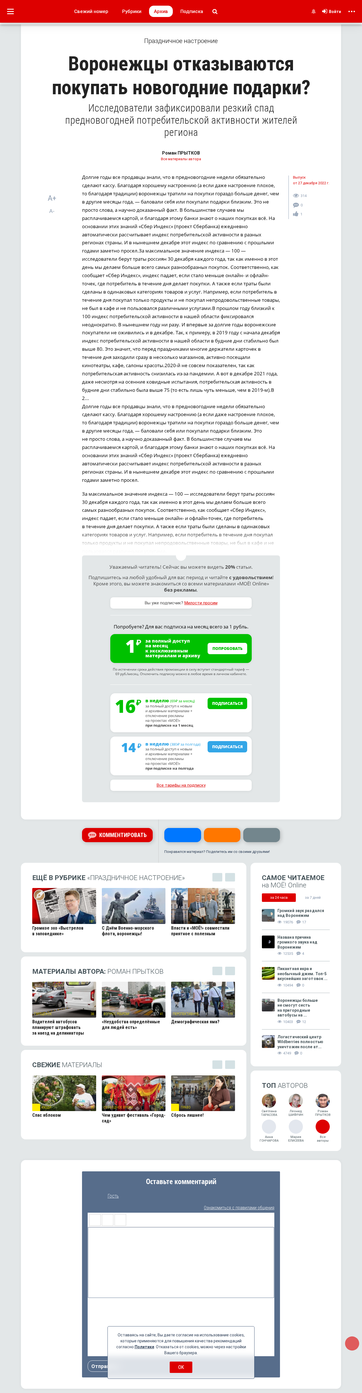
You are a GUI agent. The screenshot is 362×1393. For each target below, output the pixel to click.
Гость (113, 1196)
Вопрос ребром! (117, 1014)
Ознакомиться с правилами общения (239, 1207)
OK (181, 1367)
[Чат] (352, 1343)
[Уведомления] (313, 11)
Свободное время (118, 1107)
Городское (43, 1014)
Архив (161, 11)
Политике (144, 1347)
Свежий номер (91, 11)
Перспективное (186, 1014)
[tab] (279, 897)
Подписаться (227, 703)
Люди (46, 1107)
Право (186, 1107)
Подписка (191, 11)
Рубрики (131, 11)
